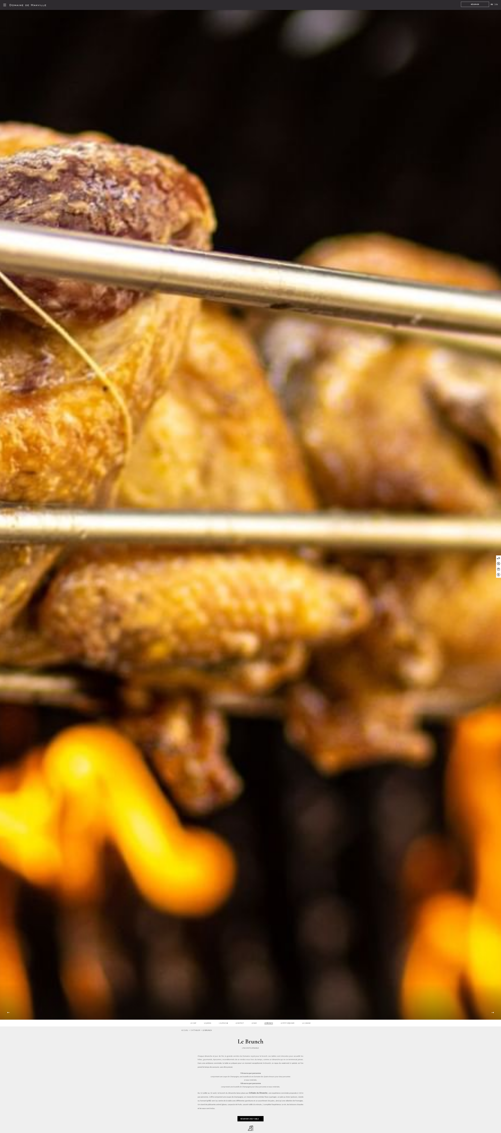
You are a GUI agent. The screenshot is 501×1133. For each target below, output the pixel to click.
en (496, 4)
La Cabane (306, 1023)
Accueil (184, 1030)
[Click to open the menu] (4, 5)
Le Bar (254, 1023)
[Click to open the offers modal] (498, 563)
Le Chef (193, 1023)
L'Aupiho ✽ (223, 1023)
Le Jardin (207, 1023)
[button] (8, 1012)
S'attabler (195, 1030)
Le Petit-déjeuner (287, 1023)
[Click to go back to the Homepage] (28, 5)
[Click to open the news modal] (498, 558)
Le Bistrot (240, 1023)
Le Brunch (268, 1023)
